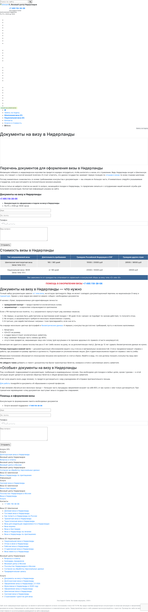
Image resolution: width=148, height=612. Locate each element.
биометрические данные (52, 325)
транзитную (5, 296)
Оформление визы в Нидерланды (18, 90)
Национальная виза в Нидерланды (19, 61)
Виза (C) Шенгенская (9, 17)
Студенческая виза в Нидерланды (19, 58)
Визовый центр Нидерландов (12, 65)
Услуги (3, 85)
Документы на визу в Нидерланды (19, 98)
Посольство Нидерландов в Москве (19, 80)
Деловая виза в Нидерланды (16, 25)
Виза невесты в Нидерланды (16, 53)
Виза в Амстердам (12, 38)
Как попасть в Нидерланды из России (20, 41)
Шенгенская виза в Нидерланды (18, 87)
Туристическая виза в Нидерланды (19, 20)
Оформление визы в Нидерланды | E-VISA (22, 106)
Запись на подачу (12, 113)
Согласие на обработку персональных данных (24, 78)
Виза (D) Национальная (10, 48)
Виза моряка (9, 35)
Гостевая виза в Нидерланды (16, 22)
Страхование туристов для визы (18, 95)
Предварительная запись (15, 67)
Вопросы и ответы (12, 70)
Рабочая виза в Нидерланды (16, 55)
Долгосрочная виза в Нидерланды (19, 100)
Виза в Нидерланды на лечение (17, 28)
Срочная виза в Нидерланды (16, 103)
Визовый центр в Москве (15, 75)
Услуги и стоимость (13, 123)
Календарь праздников (14, 73)
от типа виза (38, 293)
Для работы (5, 383)
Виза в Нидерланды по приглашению (20, 43)
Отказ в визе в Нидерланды (16, 50)
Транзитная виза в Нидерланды (17, 30)
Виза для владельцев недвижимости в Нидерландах (27, 33)
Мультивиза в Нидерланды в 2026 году (21, 93)
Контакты (8, 120)
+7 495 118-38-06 (8, 198)
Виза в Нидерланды (8, 496)
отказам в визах (113, 175)
